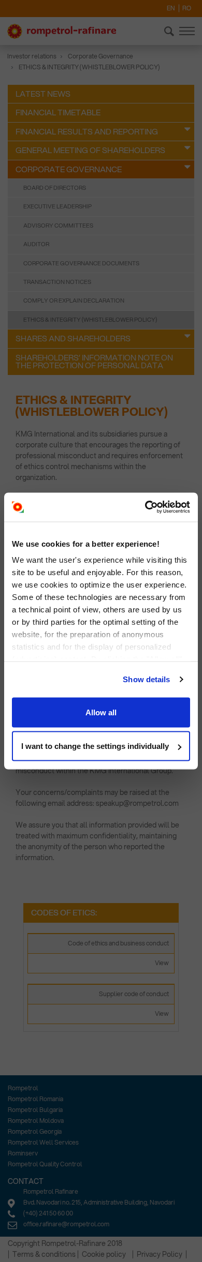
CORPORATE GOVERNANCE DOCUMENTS (81, 263)
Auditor (36, 244)
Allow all (101, 712)
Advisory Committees (58, 225)
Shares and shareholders (73, 338)
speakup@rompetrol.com (137, 803)
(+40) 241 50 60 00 (48, 1213)
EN (171, 8)
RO (186, 8)
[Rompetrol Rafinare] (61, 31)
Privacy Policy (159, 1254)
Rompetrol (23, 1088)
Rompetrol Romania (35, 1098)
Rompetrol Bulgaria (35, 1109)
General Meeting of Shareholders (90, 150)
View (162, 962)
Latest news (43, 93)
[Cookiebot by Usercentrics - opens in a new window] (145, 507)
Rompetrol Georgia (35, 1131)
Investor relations (31, 56)
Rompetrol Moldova (36, 1120)
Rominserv (23, 1153)
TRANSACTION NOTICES (57, 282)
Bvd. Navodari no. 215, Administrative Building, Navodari (99, 1202)
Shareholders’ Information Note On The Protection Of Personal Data (94, 361)
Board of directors (54, 188)
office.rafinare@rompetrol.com (66, 1224)
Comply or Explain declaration (73, 300)
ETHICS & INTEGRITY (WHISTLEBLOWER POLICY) (90, 320)
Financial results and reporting (87, 131)
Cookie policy (104, 1254)
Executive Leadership (57, 206)
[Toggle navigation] (187, 31)
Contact (26, 1181)
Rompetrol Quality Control (45, 1164)
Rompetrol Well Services (43, 1142)
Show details (146, 679)
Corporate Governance (100, 56)
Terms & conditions (44, 1254)
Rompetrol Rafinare (50, 1191)
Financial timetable (58, 112)
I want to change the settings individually (95, 746)
